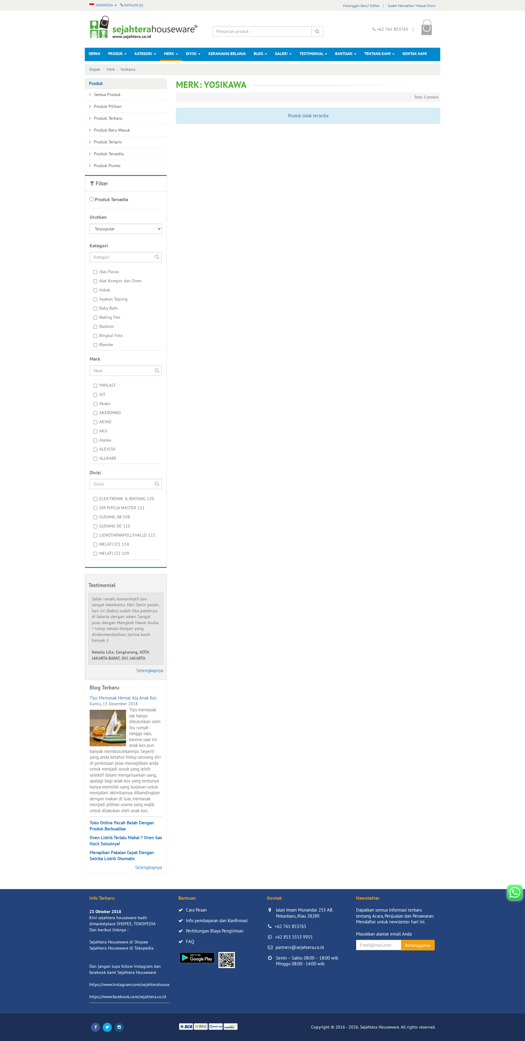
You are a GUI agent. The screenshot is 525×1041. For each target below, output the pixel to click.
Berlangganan (418, 945)
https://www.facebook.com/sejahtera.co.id (127, 996)
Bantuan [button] (344, 53)
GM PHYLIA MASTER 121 (122, 507)
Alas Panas (109, 271)
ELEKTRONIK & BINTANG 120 (126, 498)
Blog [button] (259, 53)
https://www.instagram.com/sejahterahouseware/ (134, 984)
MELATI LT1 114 (114, 544)
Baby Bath (108, 308)
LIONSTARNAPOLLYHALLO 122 (127, 535)
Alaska (105, 440)
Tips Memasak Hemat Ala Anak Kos (123, 698)
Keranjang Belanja (227, 53)
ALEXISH (107, 449)
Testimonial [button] (312, 53)
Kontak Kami (415, 53)
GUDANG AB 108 (114, 517)
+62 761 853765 (290, 926)
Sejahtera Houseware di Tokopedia (121, 948)
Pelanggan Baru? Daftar (361, 5)
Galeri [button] (282, 53)
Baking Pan (109, 317)
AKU (103, 431)
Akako (105, 403)
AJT (102, 394)
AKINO (105, 421)
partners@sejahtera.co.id (300, 947)
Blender (106, 344)
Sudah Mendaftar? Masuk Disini (412, 5)
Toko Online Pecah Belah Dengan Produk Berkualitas (122, 826)
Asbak (104, 290)
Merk (169, 53)
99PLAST (107, 385)
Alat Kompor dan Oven (120, 280)
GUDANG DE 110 (114, 526)
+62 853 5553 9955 (294, 937)
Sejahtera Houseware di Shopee (118, 942)
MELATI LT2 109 (114, 553)
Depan (94, 53)
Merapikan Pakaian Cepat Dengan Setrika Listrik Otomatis (122, 855)
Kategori (144, 53)
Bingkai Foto (111, 335)
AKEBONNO (110, 412)
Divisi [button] (191, 53)
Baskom (106, 326)
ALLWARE (108, 458)
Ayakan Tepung (113, 299)
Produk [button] (116, 53)
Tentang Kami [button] (378, 53)
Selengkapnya (149, 670)
